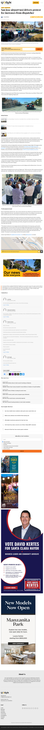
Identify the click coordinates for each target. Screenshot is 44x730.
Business (3, 709)
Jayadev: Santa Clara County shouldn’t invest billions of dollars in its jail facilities (21, 386)
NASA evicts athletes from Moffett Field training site (17, 415)
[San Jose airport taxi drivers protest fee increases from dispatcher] (22, 31)
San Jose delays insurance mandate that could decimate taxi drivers (23, 119)
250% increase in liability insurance (30, 149)
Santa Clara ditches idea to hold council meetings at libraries (17, 383)
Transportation (7, 7)
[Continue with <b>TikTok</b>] (15, 374)
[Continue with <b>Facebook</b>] (5, 374)
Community (3, 713)
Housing (2, 710)
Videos (2, 718)
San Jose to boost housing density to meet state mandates (16, 402)
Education (3, 712)
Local (2, 707)
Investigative (3, 715)
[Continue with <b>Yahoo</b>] (13, 374)
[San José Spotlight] (9, 3)
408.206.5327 (3, 695)
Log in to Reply (6, 304)
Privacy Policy (13, 722)
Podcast (3, 717)
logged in (11, 371)
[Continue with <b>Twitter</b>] (10, 374)
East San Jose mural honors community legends (14, 398)
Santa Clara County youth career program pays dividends (16, 394)
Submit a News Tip (4, 699)
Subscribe (35, 2)
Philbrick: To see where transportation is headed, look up (20, 126)
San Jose (3, 7)
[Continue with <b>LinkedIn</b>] (21, 374)
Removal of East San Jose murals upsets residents (16, 429)
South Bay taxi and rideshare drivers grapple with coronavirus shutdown (24, 133)
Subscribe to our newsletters (6, 700)
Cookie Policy (17, 722)
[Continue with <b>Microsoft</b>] (18, 374)
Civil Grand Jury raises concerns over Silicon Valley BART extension (20, 424)
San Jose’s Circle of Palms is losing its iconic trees (14, 390)
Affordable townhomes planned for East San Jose (16, 420)
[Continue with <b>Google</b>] (7, 374)
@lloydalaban (29, 234)
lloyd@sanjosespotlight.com (16, 234)
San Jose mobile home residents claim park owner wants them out (20, 411)
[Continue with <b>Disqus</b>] (23, 374)
